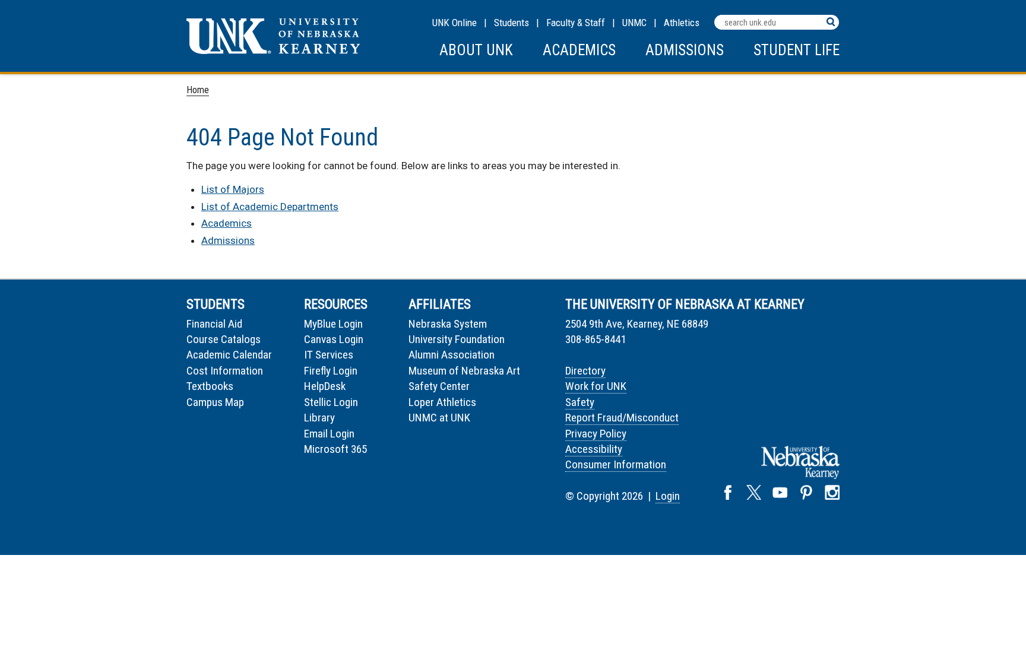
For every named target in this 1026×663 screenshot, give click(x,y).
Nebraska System (447, 324)
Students (511, 22)
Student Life (796, 50)
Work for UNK (595, 386)
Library (319, 417)
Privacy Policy (595, 433)
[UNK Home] (273, 51)
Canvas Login (333, 339)
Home (197, 90)
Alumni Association (451, 354)
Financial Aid (214, 324)
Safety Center (439, 386)
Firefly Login (330, 371)
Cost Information (224, 371)
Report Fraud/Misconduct (622, 417)
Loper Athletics (442, 402)
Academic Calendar (229, 354)
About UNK (476, 50)
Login (668, 496)
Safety (579, 402)
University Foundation (456, 339)
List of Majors (232, 189)
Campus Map (215, 402)
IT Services (328, 354)
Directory (585, 371)
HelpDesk (325, 386)
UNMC (634, 22)
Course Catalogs (223, 339)
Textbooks (209, 386)
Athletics (681, 22)
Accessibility (593, 449)
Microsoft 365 (335, 449)
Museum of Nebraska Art (464, 371)
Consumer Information (615, 464)
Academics (579, 50)
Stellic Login (331, 402)
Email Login (329, 433)
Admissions (684, 50)
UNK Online (454, 22)
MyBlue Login (333, 324)
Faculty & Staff (575, 22)
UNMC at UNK (439, 417)
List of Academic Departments (269, 206)
